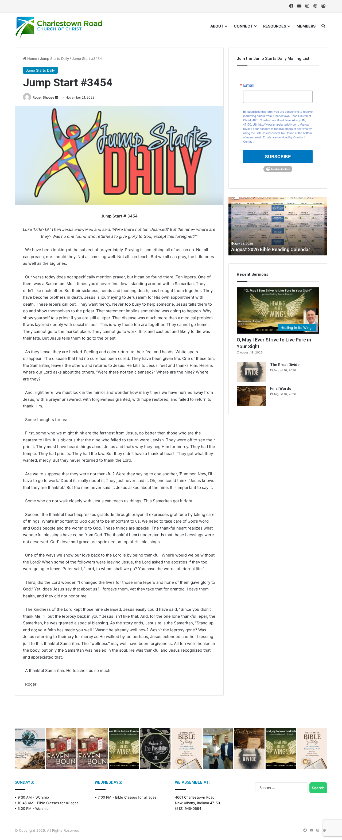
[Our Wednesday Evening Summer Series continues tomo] (124, 748)
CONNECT (243, 26)
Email (248, 85)
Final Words (280, 388)
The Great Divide (285, 365)
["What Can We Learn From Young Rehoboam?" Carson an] (61, 748)
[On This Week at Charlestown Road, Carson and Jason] (92, 748)
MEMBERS (306, 26)
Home (31, 58)
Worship (42, 797)
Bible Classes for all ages (58, 803)
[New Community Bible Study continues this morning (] (187, 748)
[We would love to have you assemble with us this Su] (30, 748)
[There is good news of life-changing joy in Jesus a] (218, 748)
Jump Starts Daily (54, 58)
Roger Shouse (43, 97)
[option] (277, 226)
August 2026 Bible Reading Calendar (270, 249)
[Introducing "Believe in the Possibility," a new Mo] (155, 748)
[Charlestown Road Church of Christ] (59, 27)
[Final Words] (251, 396)
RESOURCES (274, 26)
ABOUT (216, 26)
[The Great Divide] (251, 372)
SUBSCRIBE (278, 156)
